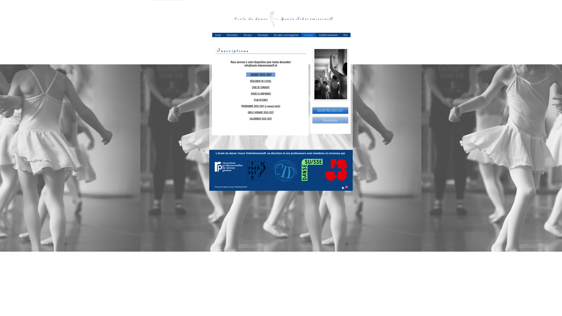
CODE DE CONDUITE (261, 87)
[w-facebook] (343, 188)
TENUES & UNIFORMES (261, 93)
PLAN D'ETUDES (261, 100)
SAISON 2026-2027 (260, 74)
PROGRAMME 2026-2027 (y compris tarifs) (260, 106)
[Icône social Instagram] (346, 187)
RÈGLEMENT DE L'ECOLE (260, 81)
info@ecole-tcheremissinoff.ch (260, 65)
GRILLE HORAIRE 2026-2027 (261, 112)
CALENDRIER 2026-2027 (261, 118)
